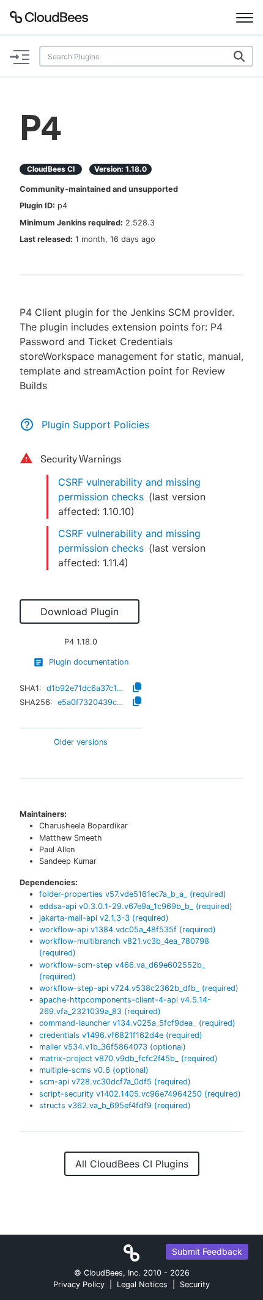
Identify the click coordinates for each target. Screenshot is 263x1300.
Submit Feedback (207, 1251)
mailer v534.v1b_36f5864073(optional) (112, 1046)
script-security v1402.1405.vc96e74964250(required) (140, 1093)
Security (195, 1284)
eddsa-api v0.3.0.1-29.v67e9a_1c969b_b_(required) (135, 906)
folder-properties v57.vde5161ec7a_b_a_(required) (132, 894)
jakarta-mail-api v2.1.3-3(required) (104, 917)
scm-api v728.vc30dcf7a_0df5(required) (115, 1081)
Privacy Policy (79, 1284)
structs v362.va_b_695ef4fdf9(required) (115, 1105)
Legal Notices (142, 1284)
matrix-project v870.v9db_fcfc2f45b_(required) (128, 1058)
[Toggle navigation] (244, 17)
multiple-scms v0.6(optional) (94, 1070)
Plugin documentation (88, 661)
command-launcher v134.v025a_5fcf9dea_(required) (137, 1023)
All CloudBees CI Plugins (131, 1164)
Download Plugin (79, 611)
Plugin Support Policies (95, 424)
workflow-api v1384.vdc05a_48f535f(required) (127, 929)
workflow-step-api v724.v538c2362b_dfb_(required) (139, 988)
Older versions (81, 743)
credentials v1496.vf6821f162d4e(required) (120, 1035)
